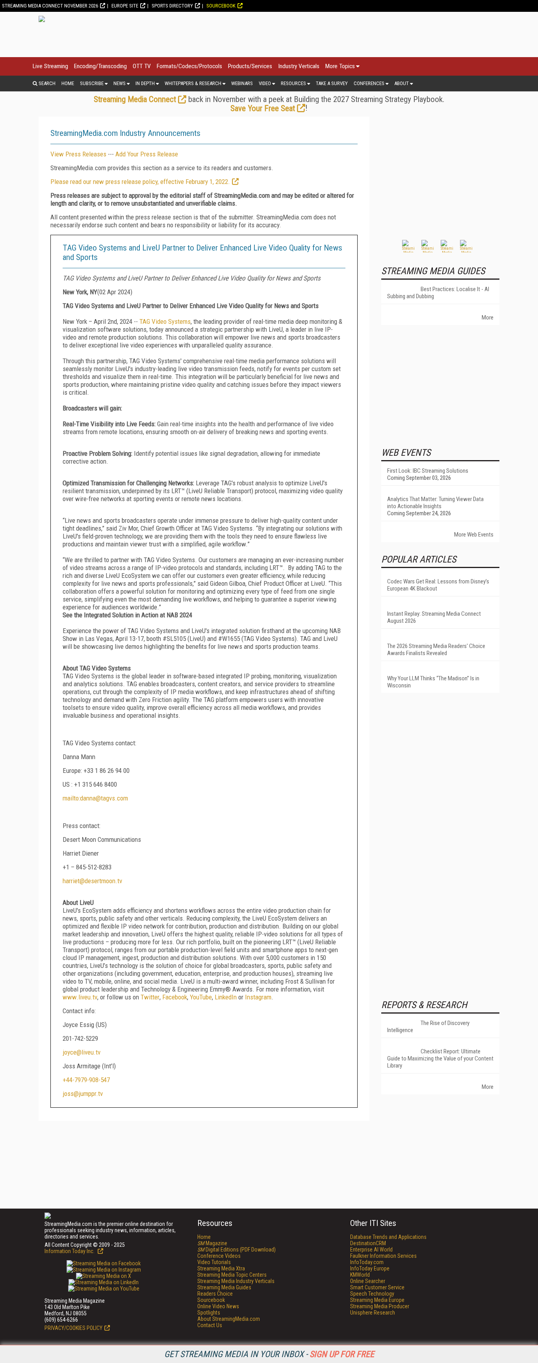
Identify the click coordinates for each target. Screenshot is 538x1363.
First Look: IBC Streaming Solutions (427, 470)
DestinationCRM (368, 1243)
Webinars (242, 83)
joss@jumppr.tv (83, 1093)
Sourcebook (221, 6)
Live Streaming (50, 66)
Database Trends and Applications (388, 1237)
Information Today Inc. (70, 1251)
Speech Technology (372, 1294)
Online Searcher (367, 1281)
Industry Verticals (298, 66)
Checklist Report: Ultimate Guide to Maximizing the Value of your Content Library (440, 1058)
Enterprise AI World (371, 1249)
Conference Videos (219, 1256)
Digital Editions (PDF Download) (236, 1249)
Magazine (212, 1243)
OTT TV (142, 66)
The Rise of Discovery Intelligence (428, 1026)
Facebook (174, 997)
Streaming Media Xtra (221, 1268)
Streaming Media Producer (379, 1306)
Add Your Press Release (146, 154)
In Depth (145, 83)
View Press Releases (78, 154)
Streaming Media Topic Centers (232, 1275)
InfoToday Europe (370, 1268)
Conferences (369, 83)
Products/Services (250, 66)
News (119, 83)
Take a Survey (332, 83)
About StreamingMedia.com (228, 1319)
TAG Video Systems (165, 321)
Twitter (150, 997)
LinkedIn (226, 997)
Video (265, 83)
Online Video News (218, 1306)
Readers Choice (215, 1294)
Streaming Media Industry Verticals (236, 1281)
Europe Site (124, 6)
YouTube (201, 997)
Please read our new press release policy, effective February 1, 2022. (140, 182)
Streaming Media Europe (377, 1300)
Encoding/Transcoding (100, 66)
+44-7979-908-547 (86, 1080)
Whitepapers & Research (193, 83)
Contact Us (209, 1325)
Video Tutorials (214, 1262)
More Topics (340, 66)
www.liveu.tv (80, 997)
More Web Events (473, 534)
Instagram (258, 997)
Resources (293, 83)
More (487, 317)
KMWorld (360, 1275)
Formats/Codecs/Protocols (189, 66)
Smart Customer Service (377, 1287)
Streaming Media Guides (224, 1287)
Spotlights (208, 1312)
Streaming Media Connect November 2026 (50, 6)
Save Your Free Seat (262, 108)
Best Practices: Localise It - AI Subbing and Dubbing (438, 293)
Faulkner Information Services (383, 1256)
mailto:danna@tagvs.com (95, 798)
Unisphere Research (372, 1312)
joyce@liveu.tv (81, 1052)
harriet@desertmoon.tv (92, 881)
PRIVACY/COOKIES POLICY (73, 1328)
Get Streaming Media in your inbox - (269, 1354)
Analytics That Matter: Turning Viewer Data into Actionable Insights (435, 503)
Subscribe (92, 83)
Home (67, 83)
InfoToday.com (367, 1262)
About (401, 83)
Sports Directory (172, 6)
